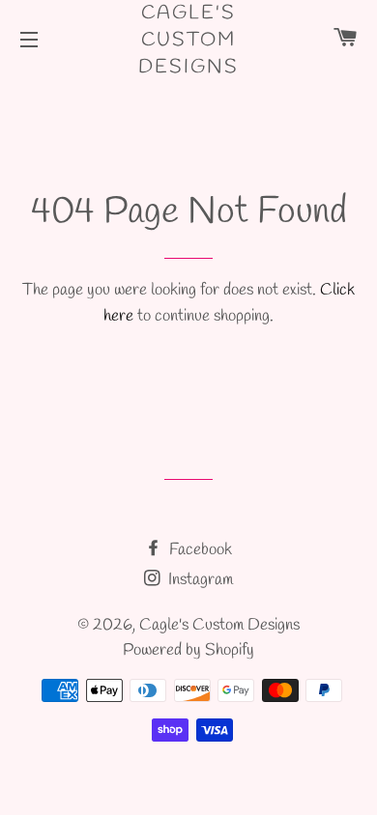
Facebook (198, 550)
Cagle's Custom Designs (188, 40)
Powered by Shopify (188, 650)
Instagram (198, 580)
